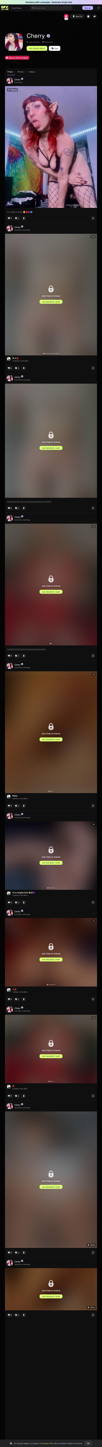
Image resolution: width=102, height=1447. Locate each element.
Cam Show (16, 8)
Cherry (17, 79)
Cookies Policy (48, 1443)
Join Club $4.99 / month (51, 302)
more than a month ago (22, 230)
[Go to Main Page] (4, 8)
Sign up (87, 8)
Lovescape (45, 2)
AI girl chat (67, 2)
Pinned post (18, 82)
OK (88, 1443)
